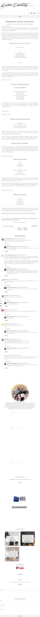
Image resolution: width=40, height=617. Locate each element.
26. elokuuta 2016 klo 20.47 (22, 269)
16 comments (30, 24)
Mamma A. (6, 295)
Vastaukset (7, 244)
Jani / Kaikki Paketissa (12, 246)
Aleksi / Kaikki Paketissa (12, 316)
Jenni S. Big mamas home (10, 255)
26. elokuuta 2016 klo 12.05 (21, 255)
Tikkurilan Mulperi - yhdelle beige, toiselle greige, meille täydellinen (12, 554)
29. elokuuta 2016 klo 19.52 (16, 355)
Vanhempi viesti (25, 229)
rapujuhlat (20, 24)
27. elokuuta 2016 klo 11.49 (14, 324)
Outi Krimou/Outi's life (9, 238)
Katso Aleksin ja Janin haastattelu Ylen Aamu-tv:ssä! (20, 479)
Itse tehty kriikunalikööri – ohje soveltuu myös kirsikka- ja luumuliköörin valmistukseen (28, 538)
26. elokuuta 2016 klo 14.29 (12, 279)
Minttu (5, 309)
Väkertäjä (6, 339)
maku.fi (23, 87)
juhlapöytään (15, 24)
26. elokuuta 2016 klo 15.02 (14, 295)
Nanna (5, 279)
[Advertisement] (20, 519)
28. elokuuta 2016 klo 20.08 (14, 339)
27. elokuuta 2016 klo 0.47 (13, 309)
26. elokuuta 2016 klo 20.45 (22, 246)
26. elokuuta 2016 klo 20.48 (22, 302)
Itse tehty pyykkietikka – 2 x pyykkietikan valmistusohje (12, 538)
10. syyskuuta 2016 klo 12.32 (23, 348)
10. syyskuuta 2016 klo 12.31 (23, 316)
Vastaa (6, 251)
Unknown (6, 324)
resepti (25, 24)
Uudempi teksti (19, 229)
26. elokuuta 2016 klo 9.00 (20, 238)
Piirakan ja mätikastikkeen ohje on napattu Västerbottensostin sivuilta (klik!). (18, 213)
